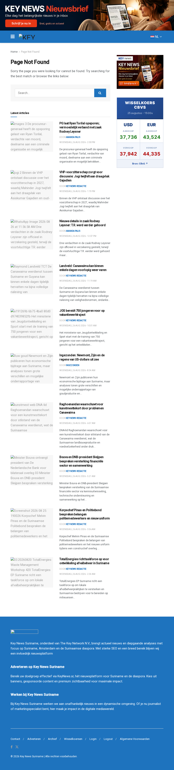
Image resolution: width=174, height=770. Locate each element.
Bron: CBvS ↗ (140, 163)
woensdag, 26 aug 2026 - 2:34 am (77, 574)
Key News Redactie (76, 276)
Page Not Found (30, 51)
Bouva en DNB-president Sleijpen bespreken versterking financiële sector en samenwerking (81, 461)
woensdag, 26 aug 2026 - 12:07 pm (77, 236)
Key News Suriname (31, 756)
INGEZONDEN (72, 365)
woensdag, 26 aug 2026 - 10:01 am (78, 325)
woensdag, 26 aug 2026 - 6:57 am (77, 423)
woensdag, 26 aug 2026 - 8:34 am (77, 370)
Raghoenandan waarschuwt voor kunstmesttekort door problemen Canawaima (81, 408)
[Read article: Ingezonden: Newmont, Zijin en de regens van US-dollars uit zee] (32, 368)
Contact (15, 739)
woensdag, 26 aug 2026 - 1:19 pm (77, 191)
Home (14, 51)
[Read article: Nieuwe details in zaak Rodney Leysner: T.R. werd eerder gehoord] (32, 234)
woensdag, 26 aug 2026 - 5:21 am (77, 476)
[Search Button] (100, 93)
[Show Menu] (13, 37)
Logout (108, 739)
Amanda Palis (73, 137)
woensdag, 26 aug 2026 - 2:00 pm (77, 142)
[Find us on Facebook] (12, 747)
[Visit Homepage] (35, 36)
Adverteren (34, 739)
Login (93, 739)
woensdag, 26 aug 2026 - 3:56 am (77, 529)
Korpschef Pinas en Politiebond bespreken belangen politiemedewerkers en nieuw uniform (84, 514)
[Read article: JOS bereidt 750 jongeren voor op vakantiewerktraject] (32, 324)
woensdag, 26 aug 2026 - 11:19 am (78, 281)
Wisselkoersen (73, 739)
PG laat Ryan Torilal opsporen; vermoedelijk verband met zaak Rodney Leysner (80, 127)
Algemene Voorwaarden (135, 739)
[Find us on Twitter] (17, 747)
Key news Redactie (76, 186)
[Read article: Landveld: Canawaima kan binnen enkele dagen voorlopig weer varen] (32, 279)
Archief (52, 739)
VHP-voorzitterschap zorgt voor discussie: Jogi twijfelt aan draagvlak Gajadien (84, 176)
